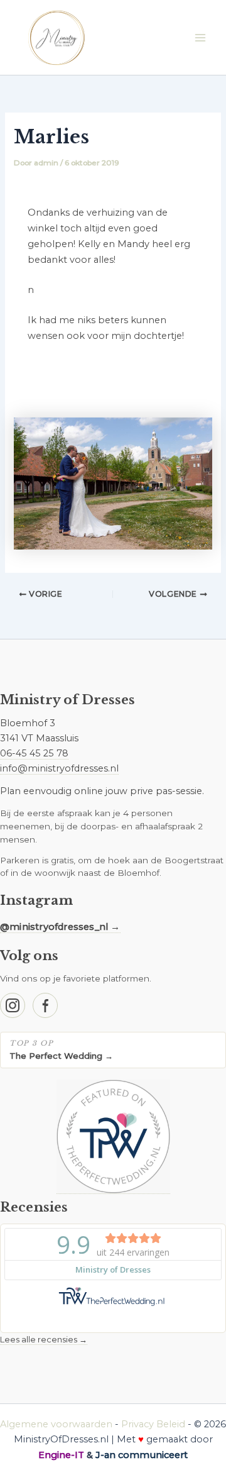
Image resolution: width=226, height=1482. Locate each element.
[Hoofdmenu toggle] (200, 38)
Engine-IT (61, 1455)
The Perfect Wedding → (61, 1056)
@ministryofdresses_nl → (60, 926)
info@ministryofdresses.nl (59, 768)
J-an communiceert (141, 1455)
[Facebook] (45, 1005)
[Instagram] (12, 1005)
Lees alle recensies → (43, 1339)
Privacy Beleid (153, 1424)
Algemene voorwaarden (56, 1424)
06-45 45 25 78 (34, 753)
